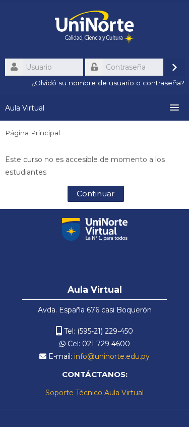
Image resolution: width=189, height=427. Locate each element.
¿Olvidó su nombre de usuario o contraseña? (107, 83)
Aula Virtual (24, 108)
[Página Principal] (94, 28)
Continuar (96, 193)
